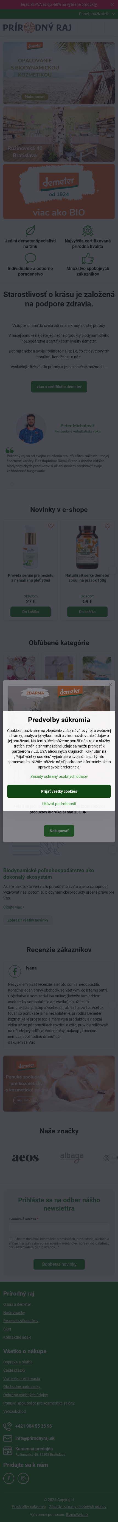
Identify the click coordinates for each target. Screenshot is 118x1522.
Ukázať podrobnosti (59, 804)
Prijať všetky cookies (59, 791)
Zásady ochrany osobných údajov (59, 776)
